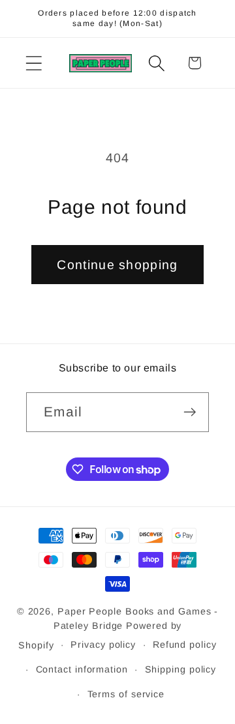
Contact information (82, 669)
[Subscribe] (189, 412)
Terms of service (126, 694)
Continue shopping (117, 264)
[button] (33, 62)
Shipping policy (181, 669)
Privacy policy (103, 644)
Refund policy (185, 644)
